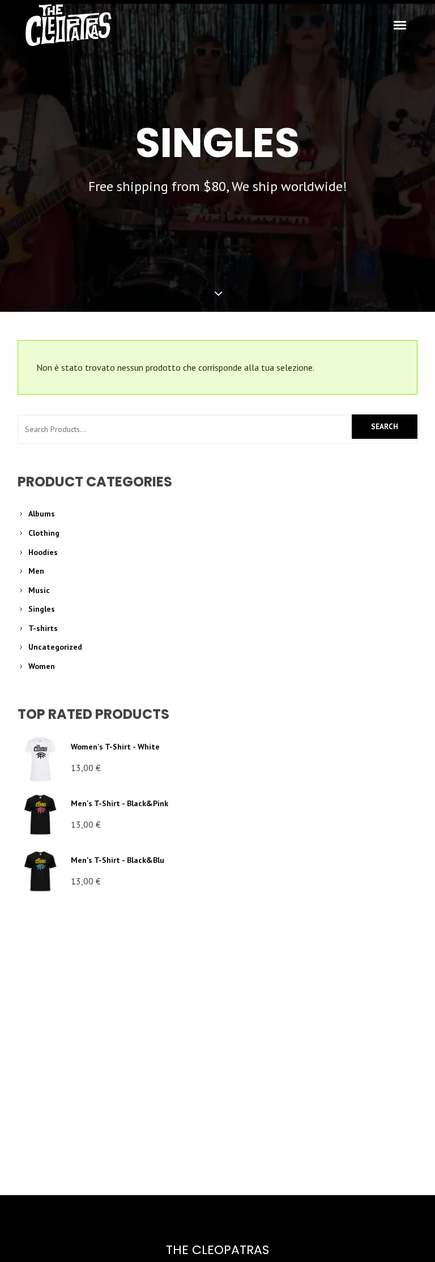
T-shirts (43, 628)
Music (39, 590)
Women (41, 666)
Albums (41, 514)
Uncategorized (55, 647)
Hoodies (43, 552)
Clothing (43, 533)
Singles (41, 609)
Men (36, 571)
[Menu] (400, 24)
